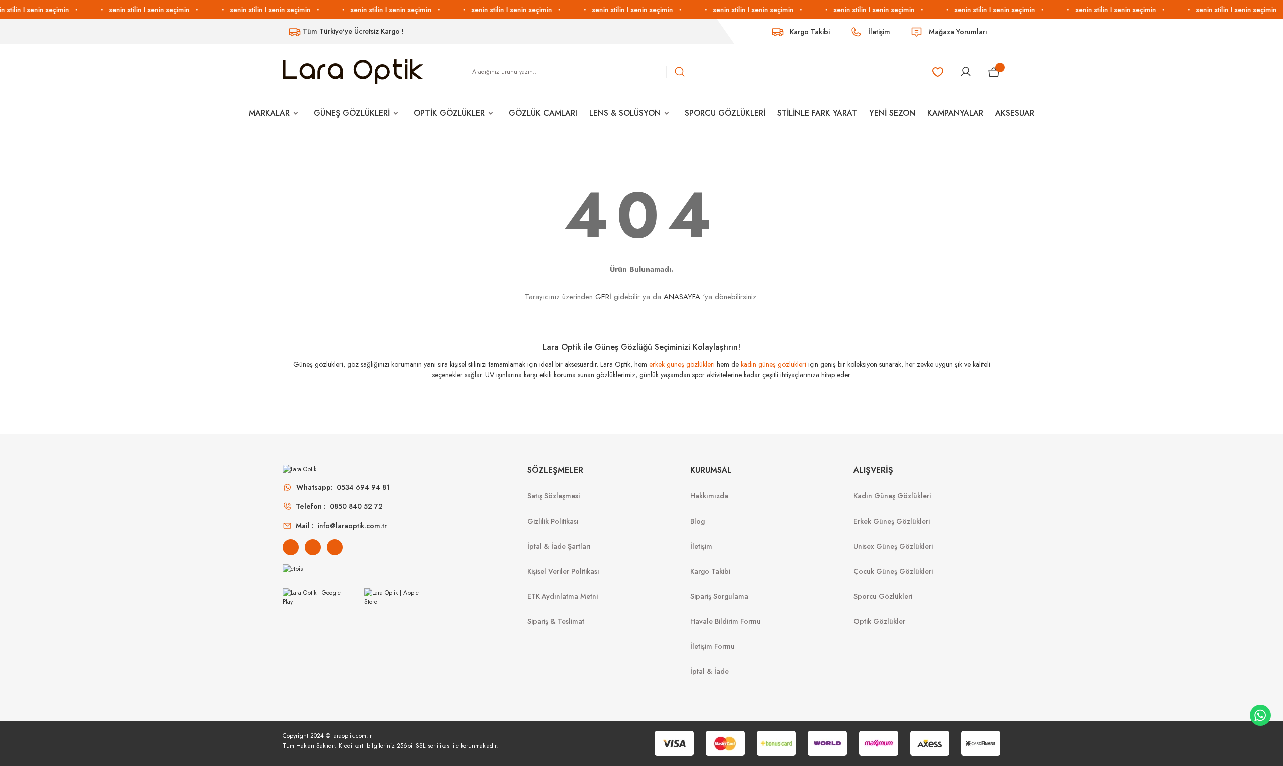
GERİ (603, 296)
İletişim (701, 546)
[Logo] (353, 71)
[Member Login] (966, 72)
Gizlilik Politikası (553, 521)
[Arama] (680, 71)
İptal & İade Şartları (559, 546)
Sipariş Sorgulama (719, 596)
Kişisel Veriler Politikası (563, 571)
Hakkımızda (709, 496)
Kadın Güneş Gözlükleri (892, 496)
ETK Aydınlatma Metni (562, 596)
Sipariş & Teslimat (555, 621)
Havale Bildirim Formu (725, 621)
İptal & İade (709, 671)
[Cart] (994, 72)
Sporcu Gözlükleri (882, 596)
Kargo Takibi (710, 571)
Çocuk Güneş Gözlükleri (893, 571)
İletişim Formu (712, 646)
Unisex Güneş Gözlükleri (893, 546)
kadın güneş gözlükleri (773, 364)
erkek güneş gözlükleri (682, 364)
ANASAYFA (682, 296)
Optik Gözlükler (879, 621)
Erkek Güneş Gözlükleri (891, 521)
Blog (697, 521)
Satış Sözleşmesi (553, 496)
